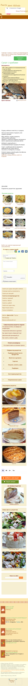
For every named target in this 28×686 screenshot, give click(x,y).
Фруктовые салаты (7, 308)
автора (15, 667)
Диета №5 (10, 315)
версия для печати (22, 100)
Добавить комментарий (10, 281)
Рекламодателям (11, 619)
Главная (3, 53)
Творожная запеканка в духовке (12, 331)
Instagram (13, 622)
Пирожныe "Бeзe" (14, 549)
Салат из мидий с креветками (8, 204)
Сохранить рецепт (20, 58)
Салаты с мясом (6, 300)
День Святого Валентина (8, 54)
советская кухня (6, 55)
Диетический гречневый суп (10, 335)
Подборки (15, 368)
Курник (14, 463)
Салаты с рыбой (7, 303)
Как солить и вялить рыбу (10, 338)
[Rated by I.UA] (18, 684)
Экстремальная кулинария (13, 629)
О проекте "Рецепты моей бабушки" (16, 618)
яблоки (14, 155)
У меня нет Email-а (10, 258)
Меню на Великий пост (9, 320)
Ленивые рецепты (14, 504)
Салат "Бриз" (8, 238)
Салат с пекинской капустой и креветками (20, 227)
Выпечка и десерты (15, 358)
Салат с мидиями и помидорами (20, 204)
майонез (4, 155)
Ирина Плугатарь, (5, 663)
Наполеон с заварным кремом (14, 443)
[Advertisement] (14, 34)
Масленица (5, 317)
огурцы (9, 155)
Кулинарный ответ (11, 643)
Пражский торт (14, 426)
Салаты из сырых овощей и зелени (12, 289)
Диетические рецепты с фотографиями (14, 405)
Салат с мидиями (20, 215)
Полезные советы (11, 631)
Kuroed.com (9, 673)
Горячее (15, 361)
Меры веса (9, 630)
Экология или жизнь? (11, 652)
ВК (8, 622)
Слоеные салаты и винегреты (11, 291)
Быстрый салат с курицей (14, 529)
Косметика (9, 634)
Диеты (4, 315)
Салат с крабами (20, 238)
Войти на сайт (10, 607)
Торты (16, 315)
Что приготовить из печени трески (14, 345)
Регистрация (24, 11)
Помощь (8, 609)
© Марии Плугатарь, (8, 675)
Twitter (18, 622)
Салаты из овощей (7, 293)
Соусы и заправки (7, 310)
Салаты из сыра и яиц (8, 305)
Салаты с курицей (7, 298)
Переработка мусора (11, 651)
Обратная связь (10, 620)
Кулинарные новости (12, 633)
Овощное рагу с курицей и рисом (14, 569)
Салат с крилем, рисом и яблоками (7, 227)
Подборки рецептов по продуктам (15, 353)
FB (6, 622)
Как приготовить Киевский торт (12, 333)
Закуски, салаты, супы (15, 365)
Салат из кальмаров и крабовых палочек (7, 215)
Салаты (10, 53)
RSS (22, 622)
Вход (17, 11)
